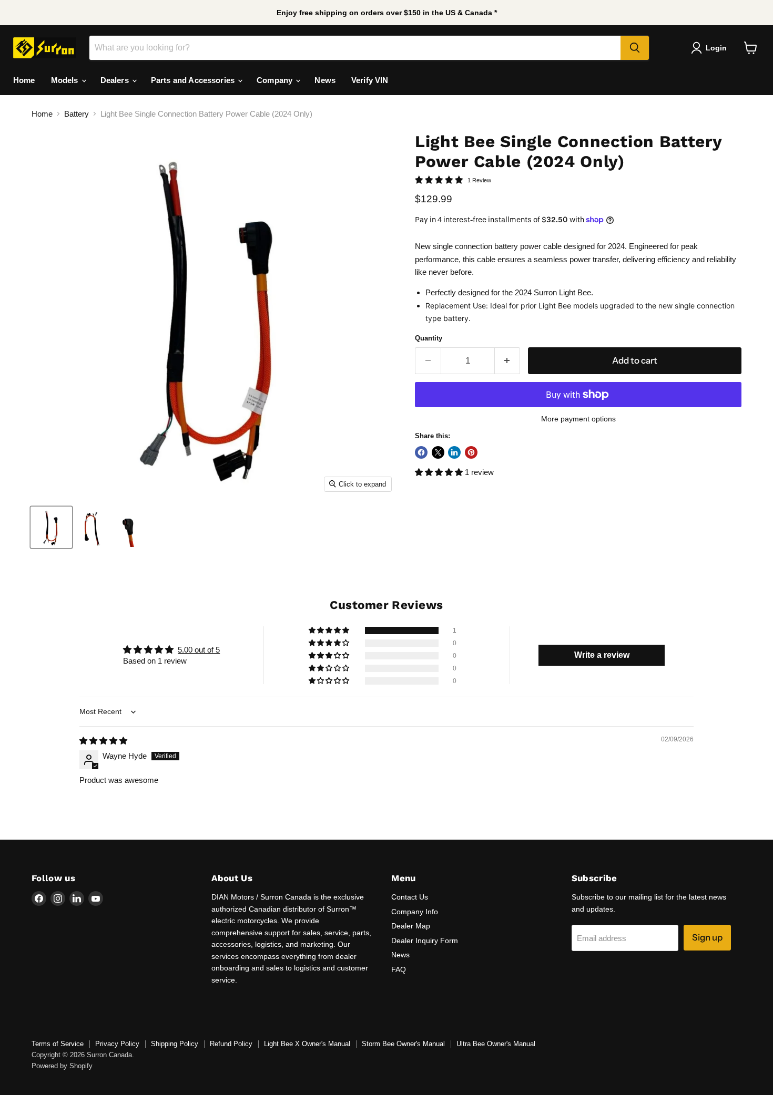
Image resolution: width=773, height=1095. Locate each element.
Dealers (115, 80)
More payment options (578, 419)
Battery (76, 113)
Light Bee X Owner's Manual (307, 1044)
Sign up (707, 937)
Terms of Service (58, 1044)
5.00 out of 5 (199, 649)
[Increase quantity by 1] (508, 360)
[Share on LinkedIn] (454, 452)
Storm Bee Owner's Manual (403, 1044)
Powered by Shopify (62, 1066)
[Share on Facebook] (421, 452)
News (324, 80)
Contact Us (409, 897)
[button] (440, 472)
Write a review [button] (601, 654)
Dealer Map (410, 926)
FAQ (398, 969)
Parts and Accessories (194, 80)
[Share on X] (438, 452)
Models (65, 80)
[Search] (635, 48)
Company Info (414, 911)
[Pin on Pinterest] (471, 452)
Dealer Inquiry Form (424, 940)
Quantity (428, 338)
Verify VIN (370, 80)
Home (24, 80)
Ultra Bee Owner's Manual (495, 1044)
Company (275, 80)
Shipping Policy (174, 1044)
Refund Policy (231, 1044)
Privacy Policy (117, 1044)
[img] (103, 740)
